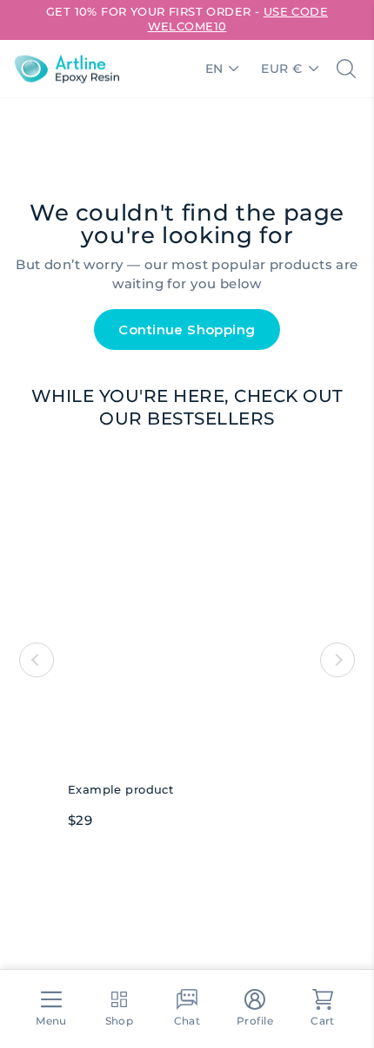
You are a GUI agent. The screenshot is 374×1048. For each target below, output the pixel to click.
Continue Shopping (186, 329)
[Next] (337, 660)
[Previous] (36, 660)
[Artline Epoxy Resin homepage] (67, 68)
